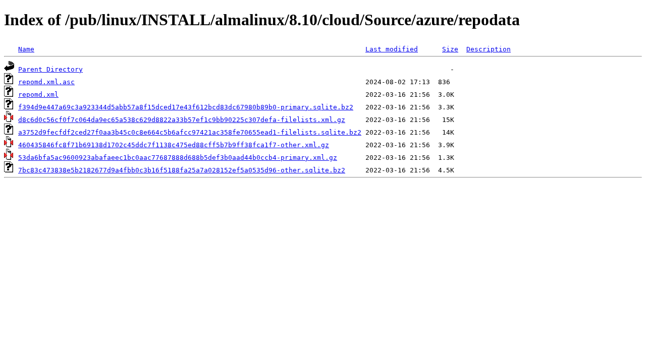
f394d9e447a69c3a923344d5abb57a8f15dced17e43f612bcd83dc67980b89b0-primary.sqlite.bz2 (185, 107)
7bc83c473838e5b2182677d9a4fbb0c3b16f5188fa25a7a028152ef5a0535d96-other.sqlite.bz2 (181, 170)
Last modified (391, 49)
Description (488, 49)
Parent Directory (50, 69)
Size (450, 49)
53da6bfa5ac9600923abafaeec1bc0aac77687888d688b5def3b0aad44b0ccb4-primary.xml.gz (177, 157)
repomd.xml (38, 94)
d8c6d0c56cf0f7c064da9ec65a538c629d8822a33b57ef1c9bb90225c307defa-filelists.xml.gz (181, 120)
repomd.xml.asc (46, 82)
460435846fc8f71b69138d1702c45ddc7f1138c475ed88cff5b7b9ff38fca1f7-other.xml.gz (173, 145)
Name (26, 49)
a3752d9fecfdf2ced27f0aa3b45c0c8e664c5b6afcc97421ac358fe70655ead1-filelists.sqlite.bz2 (189, 132)
